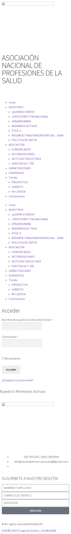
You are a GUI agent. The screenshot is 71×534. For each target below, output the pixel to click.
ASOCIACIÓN (17, 144)
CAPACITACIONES (20, 168)
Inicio (12, 102)
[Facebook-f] (6, 92)
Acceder (11, 369)
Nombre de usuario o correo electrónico (27, 319)
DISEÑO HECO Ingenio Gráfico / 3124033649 (29, 530)
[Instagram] (35, 92)
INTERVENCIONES (23, 154)
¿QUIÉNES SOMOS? (23, 112)
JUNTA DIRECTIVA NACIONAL (30, 116)
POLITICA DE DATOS (24, 140)
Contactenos (17, 196)
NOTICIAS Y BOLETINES (26, 159)
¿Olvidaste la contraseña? (17, 380)
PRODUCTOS (20, 182)
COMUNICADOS (21, 149)
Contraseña (10, 336)
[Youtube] (25, 92)
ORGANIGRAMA (21, 121)
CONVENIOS (16, 173)
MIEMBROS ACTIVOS (24, 126)
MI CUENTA (19, 191)
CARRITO (17, 187)
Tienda (13, 177)
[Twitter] (16, 92)
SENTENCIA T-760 (23, 163)
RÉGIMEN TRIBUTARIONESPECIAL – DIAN (38, 135)
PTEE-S (16, 130)
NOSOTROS (16, 107)
